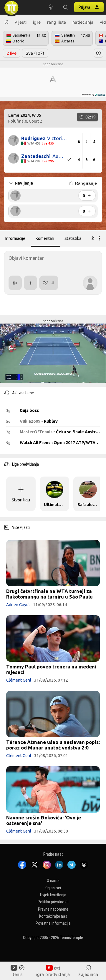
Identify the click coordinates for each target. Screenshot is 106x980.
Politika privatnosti (53, 902)
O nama (53, 880)
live (11, 53)
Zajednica (88, 974)
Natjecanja (83, 22)
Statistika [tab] (72, 238)
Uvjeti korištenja (53, 895)
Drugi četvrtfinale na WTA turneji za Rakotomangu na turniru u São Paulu (49, 593)
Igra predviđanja (53, 974)
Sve (35, 53)
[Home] (6, 22)
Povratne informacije (53, 923)
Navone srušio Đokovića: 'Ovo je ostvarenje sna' (43, 820)
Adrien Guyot (18, 604)
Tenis (18, 974)
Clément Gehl (18, 680)
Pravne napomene (53, 909)
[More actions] (100, 238)
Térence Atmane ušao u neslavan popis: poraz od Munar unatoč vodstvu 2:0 (53, 744)
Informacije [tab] (15, 238)
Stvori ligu (21, 500)
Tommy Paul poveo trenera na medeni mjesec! (51, 669)
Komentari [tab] (45, 238)
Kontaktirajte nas (53, 916)
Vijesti (21, 22)
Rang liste (56, 22)
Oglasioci (53, 887)
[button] (65, 7)
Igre (37, 22)
